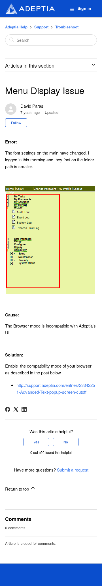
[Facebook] (7, 409)
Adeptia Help (16, 27)
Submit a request (72, 470)
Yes (36, 441)
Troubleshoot (66, 27)
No (65, 441)
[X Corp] (15, 409)
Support (41, 27)
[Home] (30, 8)
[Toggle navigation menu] (72, 9)
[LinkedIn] (24, 409)
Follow (16, 122)
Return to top (17, 489)
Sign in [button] (84, 8)
